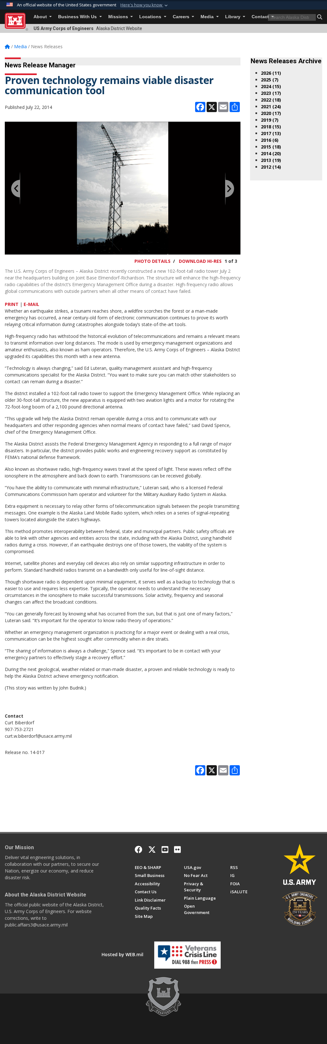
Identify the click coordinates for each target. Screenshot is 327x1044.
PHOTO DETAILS (152, 261)
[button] (144, 5)
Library (233, 16)
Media (208, 16)
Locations (151, 16)
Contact (261, 16)
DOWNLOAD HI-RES (200, 261)
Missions (118, 16)
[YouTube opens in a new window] (165, 849)
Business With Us (78, 16)
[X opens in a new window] (152, 849)
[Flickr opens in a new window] (177, 849)
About (41, 16)
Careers (182, 16)
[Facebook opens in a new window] (138, 849)
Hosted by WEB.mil (122, 954)
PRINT (12, 304)
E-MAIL (31, 304)
